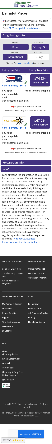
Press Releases (35, 308)
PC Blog (31, 317)
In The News (34, 304)
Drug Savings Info (14, 35)
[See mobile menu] (4, 4)
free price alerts (25, 63)
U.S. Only (38, 57)
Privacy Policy (8, 379)
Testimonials (8, 367)
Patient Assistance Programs (10, 282)
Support (5, 317)
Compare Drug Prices (11, 268)
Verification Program (37, 277)
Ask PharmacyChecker (38, 313)
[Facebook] (23, 422)
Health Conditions (10, 313)
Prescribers (7, 308)
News (6, 169)
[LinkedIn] (29, 422)
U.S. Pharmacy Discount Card (13, 275)
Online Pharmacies (36, 268)
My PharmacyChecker (12, 304)
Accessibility (7, 326)
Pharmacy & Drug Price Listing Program (12, 373)
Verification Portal (36, 273)
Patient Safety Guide (11, 358)
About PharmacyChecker (10, 353)
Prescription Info (13, 162)
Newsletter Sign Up (36, 322)
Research (6, 363)
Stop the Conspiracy (11, 322)
